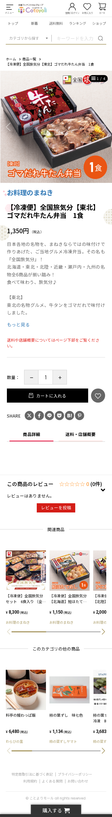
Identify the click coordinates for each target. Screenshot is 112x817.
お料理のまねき (30, 192)
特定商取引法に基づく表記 (32, 774)
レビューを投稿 (56, 507)
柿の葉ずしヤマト (63, 741)
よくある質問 (52, 780)
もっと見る (18, 324)
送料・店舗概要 (80, 434)
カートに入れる (50, 396)
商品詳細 (31, 434)
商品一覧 (29, 58)
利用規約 (30, 780)
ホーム (11, 58)
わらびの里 (14, 741)
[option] (56, 127)
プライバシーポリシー (75, 774)
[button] (103, 632)
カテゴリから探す (24, 38)
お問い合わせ (77, 780)
